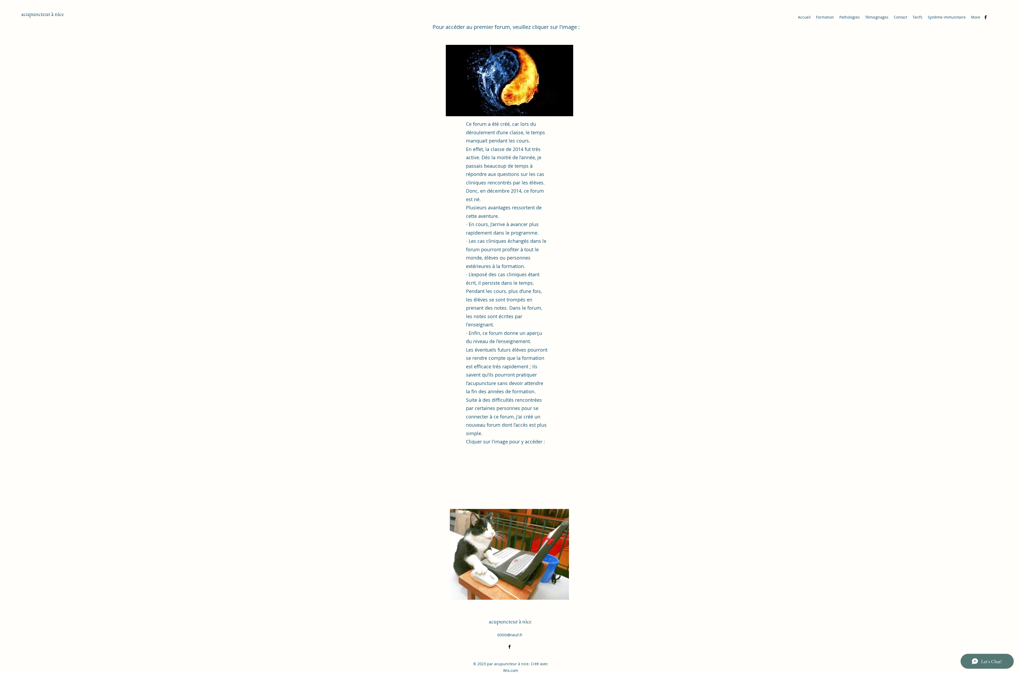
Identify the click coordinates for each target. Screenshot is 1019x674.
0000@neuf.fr (510, 634)
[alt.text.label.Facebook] (985, 17)
